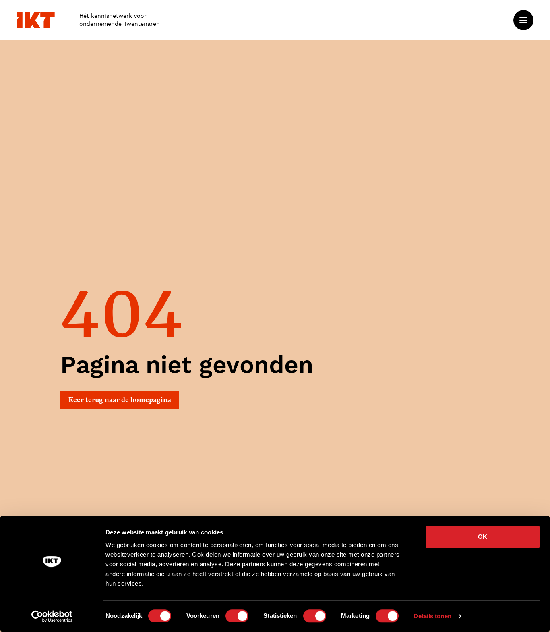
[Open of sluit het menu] (523, 20)
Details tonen (432, 616)
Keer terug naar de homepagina (119, 399)
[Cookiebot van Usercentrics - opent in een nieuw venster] (52, 616)
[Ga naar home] (36, 20)
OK (482, 536)
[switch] (236, 615)
